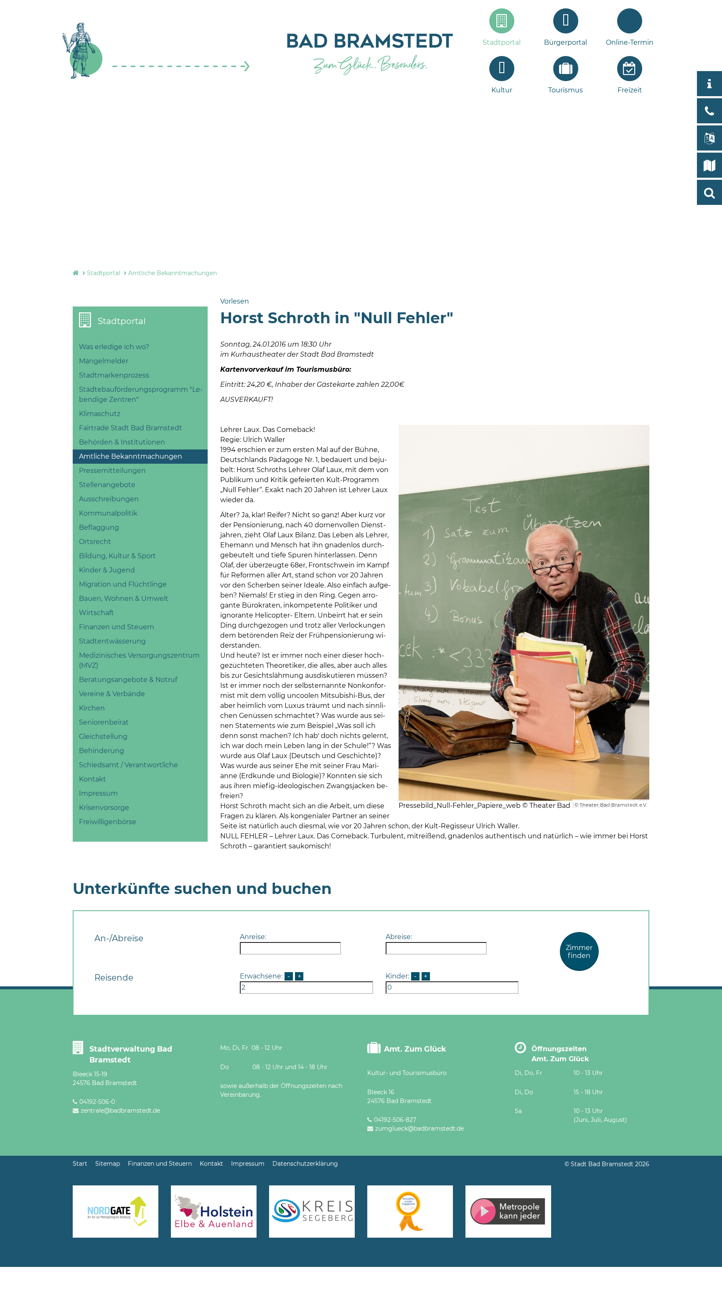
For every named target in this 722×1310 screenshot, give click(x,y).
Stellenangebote (107, 485)
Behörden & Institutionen (122, 442)
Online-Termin (629, 42)
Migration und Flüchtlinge (123, 584)
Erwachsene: (261, 976)
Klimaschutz (99, 414)
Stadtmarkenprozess (114, 375)
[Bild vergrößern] (524, 613)
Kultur (501, 90)
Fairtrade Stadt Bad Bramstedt (130, 428)
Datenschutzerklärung (305, 1163)
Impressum (98, 793)
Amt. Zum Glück (415, 1048)
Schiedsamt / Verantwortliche (128, 765)
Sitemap (107, 1163)
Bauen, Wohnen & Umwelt (123, 599)
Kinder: (397, 976)
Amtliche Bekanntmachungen (172, 273)
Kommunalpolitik (108, 513)
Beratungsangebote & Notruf (128, 680)
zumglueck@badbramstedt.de (419, 1128)
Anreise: (253, 937)
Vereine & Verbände (112, 694)
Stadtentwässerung (112, 641)
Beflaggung (99, 527)
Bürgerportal (565, 42)
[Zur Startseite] (156, 78)
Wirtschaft (96, 613)
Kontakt (92, 779)
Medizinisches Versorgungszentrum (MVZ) (139, 660)
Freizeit (630, 90)
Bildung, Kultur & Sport (117, 556)
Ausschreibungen (109, 499)
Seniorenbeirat (104, 722)
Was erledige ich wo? (114, 347)
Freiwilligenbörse (107, 822)
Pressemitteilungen (112, 471)
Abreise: (399, 937)
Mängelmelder (103, 361)
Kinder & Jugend (107, 570)
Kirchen (92, 708)
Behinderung (101, 751)
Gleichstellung (103, 737)
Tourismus (565, 90)
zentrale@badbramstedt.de (120, 1110)
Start (80, 1163)
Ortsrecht (95, 542)
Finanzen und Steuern (116, 627)
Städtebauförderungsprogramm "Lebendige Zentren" (141, 394)
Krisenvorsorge (104, 808)
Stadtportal (502, 42)
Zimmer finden (579, 952)
